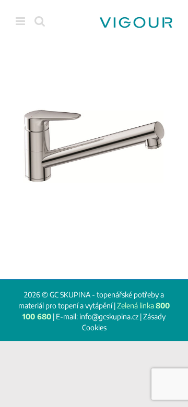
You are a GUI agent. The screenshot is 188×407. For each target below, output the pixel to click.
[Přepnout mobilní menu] (21, 21)
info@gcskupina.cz (108, 316)
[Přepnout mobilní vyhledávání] (39, 21)
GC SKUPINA (70, 294)
